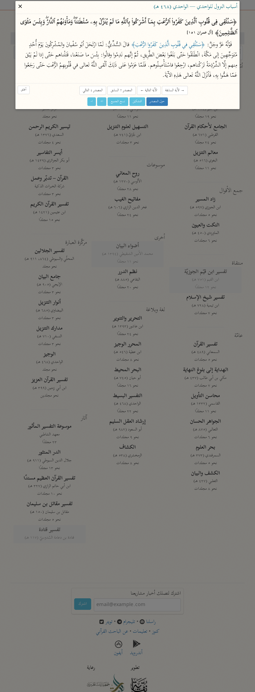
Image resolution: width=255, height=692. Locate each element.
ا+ (101, 101)
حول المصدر (157, 101)
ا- (92, 101)
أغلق (23, 90)
